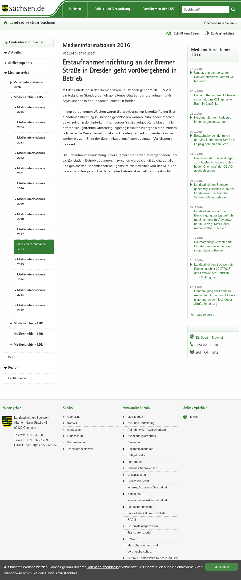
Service (68, 408)
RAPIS (132, 519)
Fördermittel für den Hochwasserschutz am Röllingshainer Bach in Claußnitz (214, 99)
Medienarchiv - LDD (28, 334)
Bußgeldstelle (136, 455)
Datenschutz (75, 436)
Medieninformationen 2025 (31, 110)
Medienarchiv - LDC (28, 323)
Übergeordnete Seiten (219, 23)
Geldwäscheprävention (142, 468)
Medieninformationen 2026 (28, 85)
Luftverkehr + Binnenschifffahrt (147, 513)
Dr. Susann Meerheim (210, 337)
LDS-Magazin (136, 416)
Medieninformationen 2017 (31, 232)
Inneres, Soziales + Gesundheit (148, 487)
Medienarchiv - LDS (28, 97)
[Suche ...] (233, 9)
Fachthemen (17, 378)
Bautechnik (135, 442)
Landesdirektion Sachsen (32, 23)
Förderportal (135, 462)
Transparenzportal (139, 532)
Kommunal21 (136, 494)
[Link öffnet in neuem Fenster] (23, 11)
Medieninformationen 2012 (31, 308)
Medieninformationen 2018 (31, 217)
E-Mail (194, 416)
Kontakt (72, 423)
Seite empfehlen (195, 408)
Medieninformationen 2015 (31, 262)
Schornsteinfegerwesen (143, 526)
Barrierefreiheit (76, 442)
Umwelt (132, 539)
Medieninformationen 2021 (31, 171)
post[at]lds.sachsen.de (41, 445)
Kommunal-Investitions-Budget (147, 500)
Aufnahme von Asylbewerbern (147, 429)
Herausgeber (12, 408)
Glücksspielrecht (138, 481)
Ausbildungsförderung (142, 436)
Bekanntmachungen (140, 449)
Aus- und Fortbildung (141, 423)
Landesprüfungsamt (140, 507)
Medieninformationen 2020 (31, 186)
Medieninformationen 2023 (31, 140)
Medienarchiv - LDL (28, 345)
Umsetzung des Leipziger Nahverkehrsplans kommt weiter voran (214, 77)
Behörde (14, 358)
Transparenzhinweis (80, 449)
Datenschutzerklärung (103, 567)
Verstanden (221, 566)
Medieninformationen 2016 (32, 247)
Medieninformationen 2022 (31, 156)
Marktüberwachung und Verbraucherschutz (143, 548)
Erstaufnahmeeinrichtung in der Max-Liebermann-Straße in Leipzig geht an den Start (214, 140)
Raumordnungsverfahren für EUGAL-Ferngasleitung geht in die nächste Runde (213, 246)
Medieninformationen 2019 (31, 202)
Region (13, 368)
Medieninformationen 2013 (31, 293)
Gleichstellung (137, 474)
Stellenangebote (20, 63)
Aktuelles (15, 53)
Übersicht (73, 416)
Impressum (74, 429)
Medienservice (18, 73)
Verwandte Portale (136, 408)
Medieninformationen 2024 (31, 125)
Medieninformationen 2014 (31, 277)
